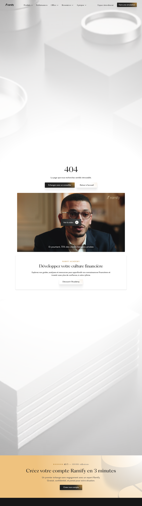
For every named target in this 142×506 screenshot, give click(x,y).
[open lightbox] (71, 222)
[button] (28, 5)
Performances (41, 5)
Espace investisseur (105, 5)
